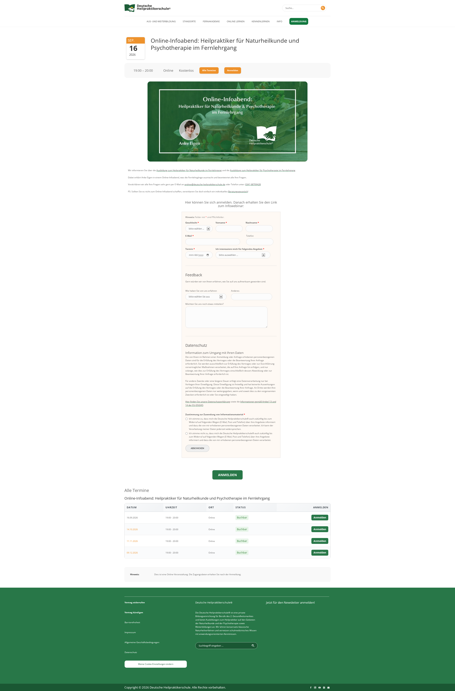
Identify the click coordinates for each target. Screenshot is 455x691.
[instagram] (315, 687)
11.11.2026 (132, 541)
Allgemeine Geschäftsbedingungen (142, 642)
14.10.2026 (132, 529)
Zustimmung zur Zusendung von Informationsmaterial (214, 414)
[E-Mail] (328, 687)
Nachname (251, 222)
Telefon (250, 235)
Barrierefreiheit (132, 622)
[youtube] (319, 687)
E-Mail (188, 235)
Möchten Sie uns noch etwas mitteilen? (204, 303)
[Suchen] (323, 8)
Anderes (235, 290)
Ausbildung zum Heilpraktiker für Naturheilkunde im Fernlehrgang (189, 170)
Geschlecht (191, 222)
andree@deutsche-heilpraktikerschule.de (204, 184)
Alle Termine (209, 70)
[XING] (324, 687)
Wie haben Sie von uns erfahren (201, 290)
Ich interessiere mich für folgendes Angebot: (239, 248)
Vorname (220, 222)
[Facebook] (310, 687)
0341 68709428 (253, 184)
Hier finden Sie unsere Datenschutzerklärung (207, 401)
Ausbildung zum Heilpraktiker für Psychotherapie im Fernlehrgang (262, 170)
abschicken (197, 448)
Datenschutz (131, 652)
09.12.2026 (132, 552)
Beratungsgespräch (238, 191)
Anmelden (232, 70)
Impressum (130, 632)
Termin (189, 248)
